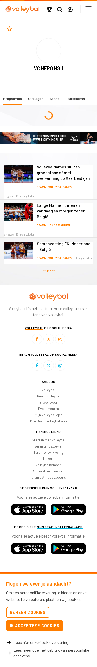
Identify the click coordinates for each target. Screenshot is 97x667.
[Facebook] (37, 339)
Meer (50, 270)
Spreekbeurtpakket (48, 471)
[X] (48, 339)
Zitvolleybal (49, 402)
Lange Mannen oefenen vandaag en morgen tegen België (61, 211)
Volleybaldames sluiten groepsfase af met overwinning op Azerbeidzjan (63, 172)
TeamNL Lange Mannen (53, 225)
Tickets (48, 458)
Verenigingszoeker (48, 446)
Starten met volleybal (48, 440)
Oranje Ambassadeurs (48, 477)
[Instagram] (60, 339)
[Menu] (88, 9)
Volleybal (48, 390)
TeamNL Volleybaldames (54, 187)
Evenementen (48, 408)
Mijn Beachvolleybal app (48, 421)
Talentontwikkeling (48, 452)
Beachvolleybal (48, 396)
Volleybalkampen (48, 465)
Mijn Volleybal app (48, 414)
